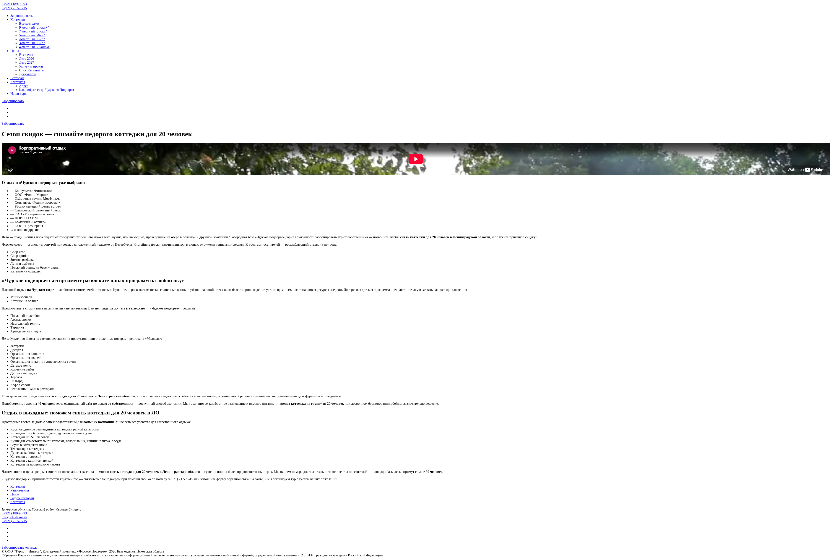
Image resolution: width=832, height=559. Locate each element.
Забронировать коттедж (19, 547)
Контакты (17, 82)
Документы (27, 74)
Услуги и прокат (31, 66)
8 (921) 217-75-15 (14, 8)
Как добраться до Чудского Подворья (46, 90)
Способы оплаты (31, 70)
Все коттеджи (29, 23)
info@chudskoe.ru (14, 517)
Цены (14, 51)
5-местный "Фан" (32, 35)
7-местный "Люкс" (33, 31)
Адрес (23, 86)
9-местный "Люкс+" (34, 27)
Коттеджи (17, 19)
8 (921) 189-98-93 (14, 4)
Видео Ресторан (22, 498)
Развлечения (19, 490)
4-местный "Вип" (32, 39)
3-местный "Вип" (32, 43)
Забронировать (21, 16)
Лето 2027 (26, 62)
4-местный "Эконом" (34, 47)
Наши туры (18, 93)
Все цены (26, 54)
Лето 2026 (26, 58)
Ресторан (17, 78)
